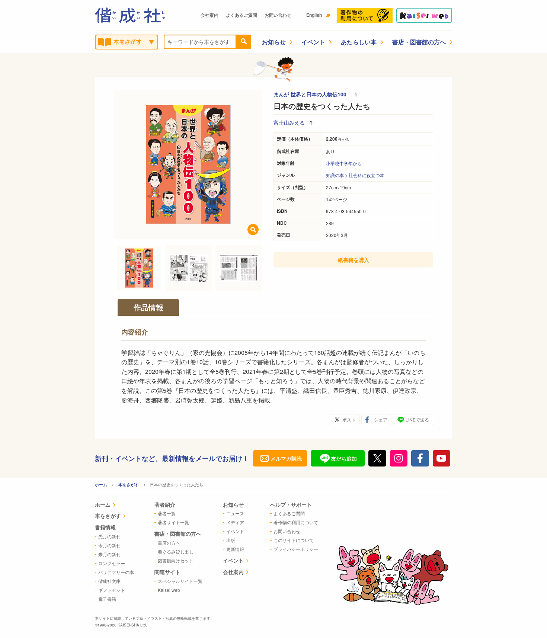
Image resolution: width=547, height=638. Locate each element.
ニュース (235, 513)
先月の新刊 (109, 536)
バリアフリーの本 (116, 572)
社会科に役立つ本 (366, 175)
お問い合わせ (278, 15)
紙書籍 (353, 259)
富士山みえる (289, 122)
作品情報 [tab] (148, 307)
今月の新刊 (109, 545)
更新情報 (235, 549)
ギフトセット (111, 590)
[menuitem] (114, 505)
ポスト (349, 419)
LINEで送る (417, 419)
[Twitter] (377, 458)
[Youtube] (442, 458)
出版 (230, 540)
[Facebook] (420, 458)
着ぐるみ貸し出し (175, 551)
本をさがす (128, 484)
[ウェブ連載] (424, 15)
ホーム (101, 484)
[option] (188, 164)
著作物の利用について (296, 522)
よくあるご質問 (241, 15)
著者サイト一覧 (173, 522)
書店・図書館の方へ (419, 42)
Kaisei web (169, 590)
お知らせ (274, 42)
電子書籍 (107, 599)
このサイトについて (294, 540)
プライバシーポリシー (296, 549)
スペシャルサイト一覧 (180, 581)
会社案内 (209, 15)
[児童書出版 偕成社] (130, 15)
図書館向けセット (175, 560)
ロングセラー (111, 563)
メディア (235, 522)
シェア (380, 419)
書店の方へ (169, 542)
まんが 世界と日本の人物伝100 (311, 94)
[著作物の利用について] (365, 15)
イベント (313, 42)
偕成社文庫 (109, 581)
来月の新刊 (109, 554)
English (314, 15)
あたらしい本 (359, 42)
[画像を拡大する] (253, 229)
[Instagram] (399, 458)
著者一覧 (167, 513)
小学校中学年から (344, 163)
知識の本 (335, 175)
